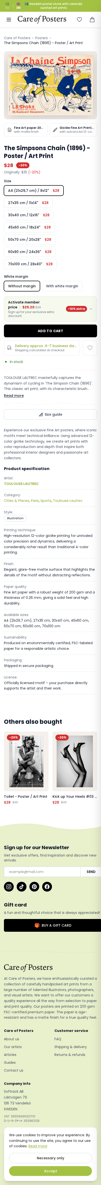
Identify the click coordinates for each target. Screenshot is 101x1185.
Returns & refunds (69, 1054)
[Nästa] (92, 768)
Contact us (13, 1070)
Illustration (15, 518)
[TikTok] (21, 887)
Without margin (22, 286)
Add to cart (50, 330)
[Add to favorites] (90, 347)
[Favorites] (79, 19)
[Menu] (9, 19)
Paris (35, 500)
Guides (10, 1062)
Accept (50, 1171)
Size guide (53, 414)
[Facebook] (47, 887)
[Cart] (92, 19)
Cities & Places (16, 500)
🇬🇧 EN (18, 6)
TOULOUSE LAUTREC (21, 483)
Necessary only (50, 1158)
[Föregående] (9, 768)
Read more (14, 395)
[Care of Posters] (50, 968)
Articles (10, 1054)
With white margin (62, 286)
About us (11, 1039)
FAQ (57, 1039)
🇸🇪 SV (7, 6)
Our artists (13, 1046)
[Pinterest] (34, 887)
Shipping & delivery (70, 1046)
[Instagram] (9, 887)
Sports (45, 500)
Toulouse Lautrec (68, 500)
